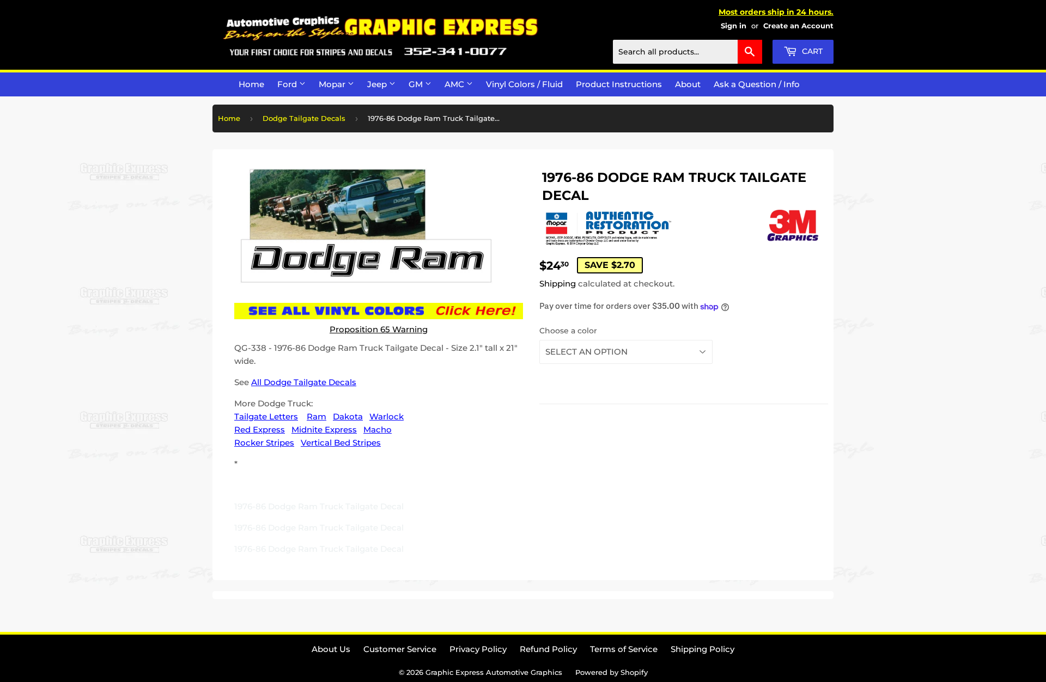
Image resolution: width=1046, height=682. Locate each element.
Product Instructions (619, 84)
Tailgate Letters (266, 416)
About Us (331, 649)
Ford (288, 84)
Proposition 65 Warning (379, 329)
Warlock (386, 416)
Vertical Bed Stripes (341, 442)
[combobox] (687, 52)
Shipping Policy (702, 649)
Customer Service (399, 649)
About (688, 84)
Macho (377, 429)
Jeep (378, 84)
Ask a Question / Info (757, 84)
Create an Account (798, 26)
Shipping (557, 283)
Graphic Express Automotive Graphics (493, 672)
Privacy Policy (478, 649)
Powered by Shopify (611, 672)
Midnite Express (324, 429)
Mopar (333, 84)
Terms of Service (624, 649)
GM (417, 84)
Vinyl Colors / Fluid (524, 84)
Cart (811, 51)
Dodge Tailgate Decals (304, 118)
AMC (455, 84)
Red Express (259, 429)
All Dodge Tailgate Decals (303, 382)
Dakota (348, 416)
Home (251, 84)
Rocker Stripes (264, 442)
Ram (316, 416)
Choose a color (568, 331)
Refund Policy (548, 649)
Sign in (733, 26)
